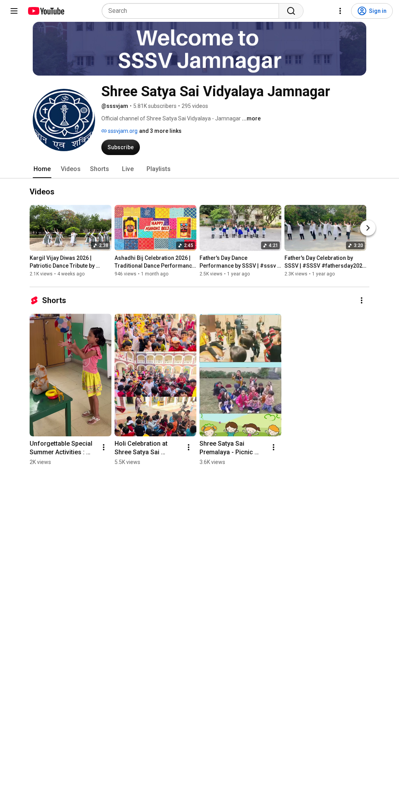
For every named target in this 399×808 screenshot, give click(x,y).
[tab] (42, 169)
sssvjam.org (122, 131)
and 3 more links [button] (160, 131)
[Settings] (340, 11)
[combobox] (192, 11)
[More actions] (361, 300)
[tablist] (199, 169)
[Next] (368, 228)
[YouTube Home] (46, 11)
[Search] (291, 11)
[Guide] (14, 11)
